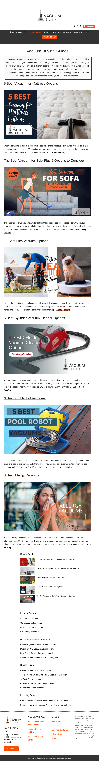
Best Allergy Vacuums (29, 631)
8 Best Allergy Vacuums (21, 475)
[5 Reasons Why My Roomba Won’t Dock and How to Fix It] (27, 571)
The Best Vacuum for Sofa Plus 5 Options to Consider (44, 160)
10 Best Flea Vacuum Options (26, 241)
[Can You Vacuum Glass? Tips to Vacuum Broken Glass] (27, 562)
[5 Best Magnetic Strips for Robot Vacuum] (27, 580)
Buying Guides (35, 32)
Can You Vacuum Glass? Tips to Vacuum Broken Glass (56, 559)
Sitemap (54, 738)
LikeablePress (68, 758)
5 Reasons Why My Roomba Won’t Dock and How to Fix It (57, 568)
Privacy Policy (57, 734)
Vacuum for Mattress (29, 619)
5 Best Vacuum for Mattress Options (31, 83)
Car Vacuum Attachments (31, 623)
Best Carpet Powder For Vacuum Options (38, 653)
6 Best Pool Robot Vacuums (25, 398)
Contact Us (56, 726)
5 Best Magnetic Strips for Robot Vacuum (51, 578)
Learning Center (81, 32)
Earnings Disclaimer (59, 730)
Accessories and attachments (57, 32)
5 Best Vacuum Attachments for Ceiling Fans (39, 657)
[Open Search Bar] (49, 41)
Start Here (55, 721)
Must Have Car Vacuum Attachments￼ (37, 649)
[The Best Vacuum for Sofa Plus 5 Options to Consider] (27, 599)
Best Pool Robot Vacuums (31, 627)
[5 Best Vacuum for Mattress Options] (27, 590)
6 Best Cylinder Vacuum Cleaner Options (34, 318)
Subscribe (11, 749)
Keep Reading (58, 152)
